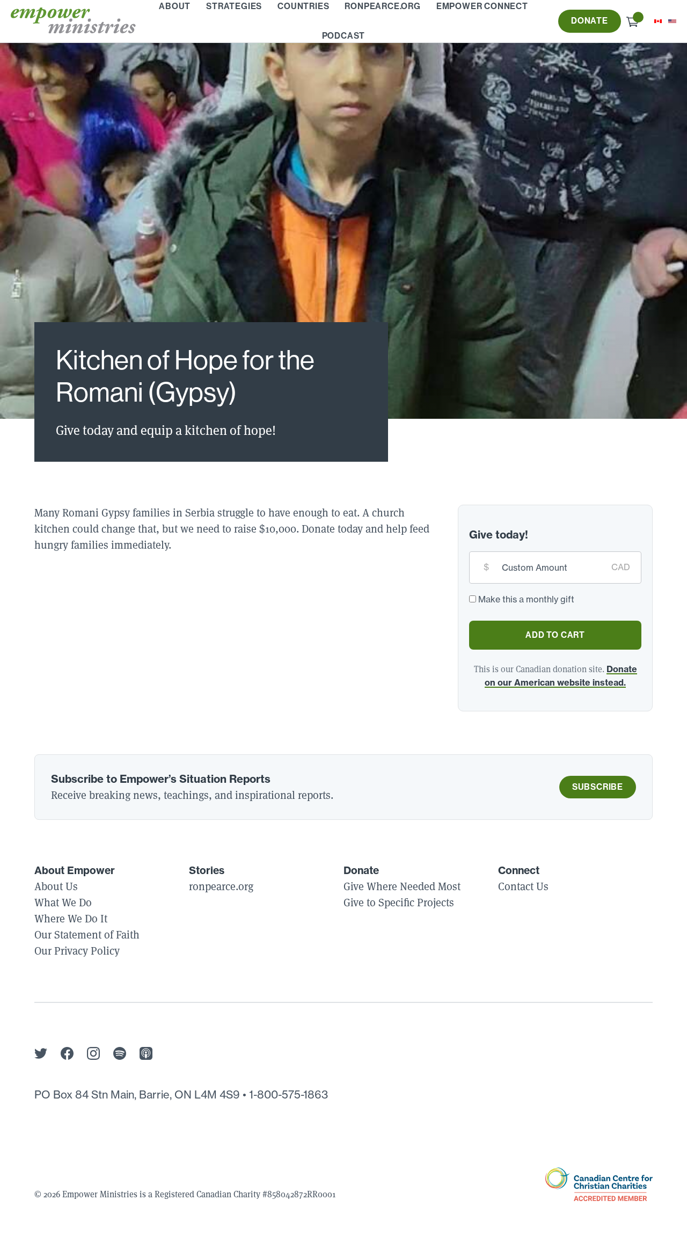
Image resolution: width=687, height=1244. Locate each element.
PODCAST (344, 36)
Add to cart (555, 635)
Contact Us (523, 886)
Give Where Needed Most (402, 886)
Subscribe (597, 787)
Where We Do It (70, 919)
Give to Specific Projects (399, 903)
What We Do (63, 903)
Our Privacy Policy (77, 951)
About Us (56, 886)
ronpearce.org (221, 886)
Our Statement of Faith (87, 935)
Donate (589, 21)
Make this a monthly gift (526, 599)
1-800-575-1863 (288, 1094)
